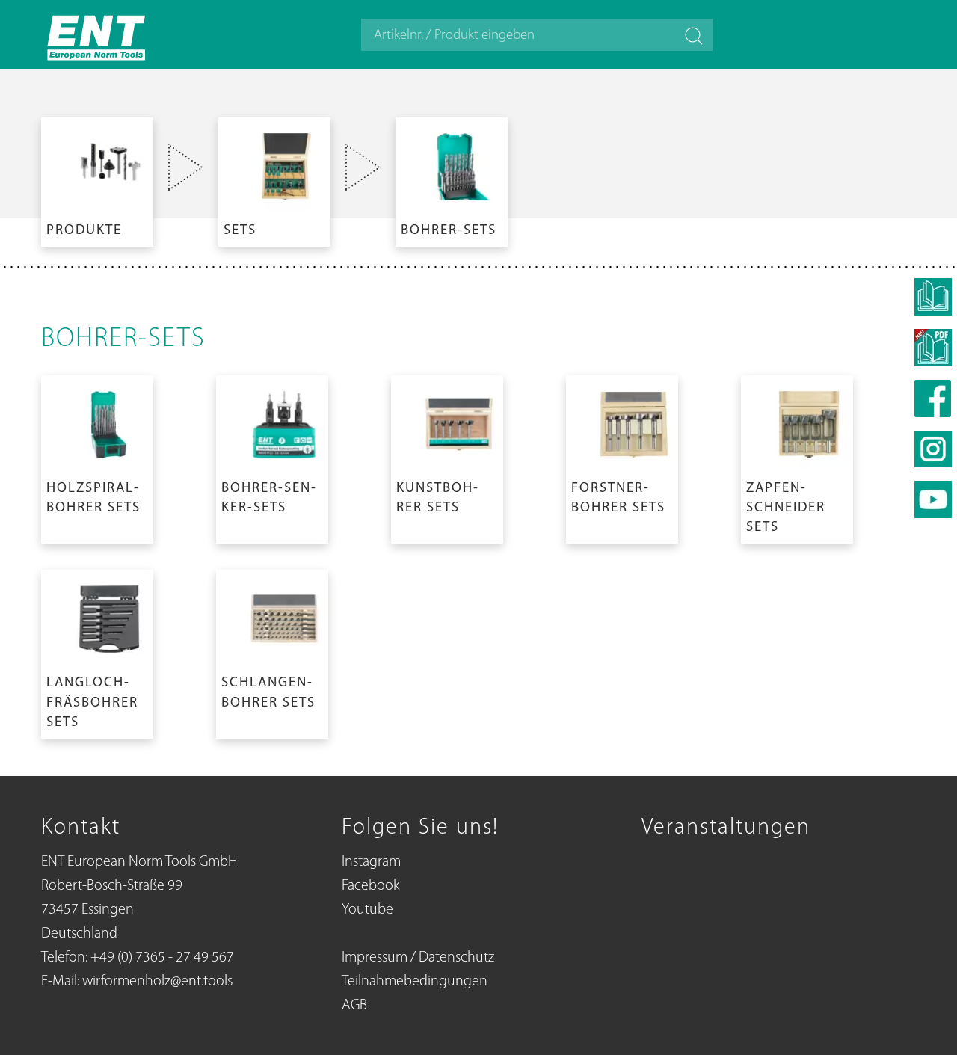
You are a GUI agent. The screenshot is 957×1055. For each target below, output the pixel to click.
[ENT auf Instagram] (933, 449)
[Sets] (274, 179)
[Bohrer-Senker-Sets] (272, 456)
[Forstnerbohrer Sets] (622, 456)
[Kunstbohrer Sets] (447, 456)
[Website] (97, 34)
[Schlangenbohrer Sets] (272, 651)
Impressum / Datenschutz (418, 957)
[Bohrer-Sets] (452, 179)
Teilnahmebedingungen (414, 981)
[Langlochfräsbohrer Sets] (97, 651)
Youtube (367, 909)
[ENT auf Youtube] (933, 499)
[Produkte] (97, 179)
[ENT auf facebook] (933, 398)
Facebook (370, 886)
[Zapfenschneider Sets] (797, 456)
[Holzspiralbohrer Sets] (97, 456)
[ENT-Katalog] (933, 347)
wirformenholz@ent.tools (157, 981)
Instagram (371, 862)
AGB (354, 1005)
